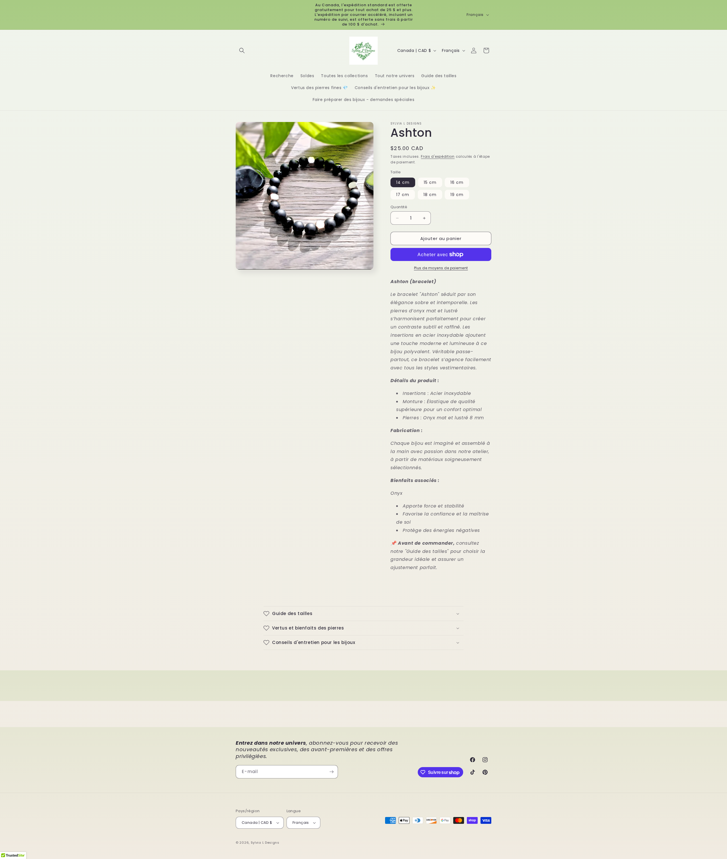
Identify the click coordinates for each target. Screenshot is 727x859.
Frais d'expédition (438, 156)
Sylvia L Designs (265, 842)
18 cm (429, 194)
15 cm (430, 182)
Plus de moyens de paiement (441, 268)
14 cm (403, 182)
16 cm (456, 182)
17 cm (402, 194)
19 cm (456, 194)
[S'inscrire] (331, 771)
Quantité (398, 207)
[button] (242, 50)
